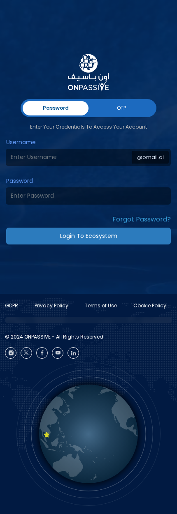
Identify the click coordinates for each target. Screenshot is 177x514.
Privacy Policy (51, 305)
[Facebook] (42, 353)
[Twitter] (26, 353)
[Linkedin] (73, 353)
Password (19, 181)
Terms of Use (101, 305)
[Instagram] (10, 353)
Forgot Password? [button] (141, 219)
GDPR (11, 305)
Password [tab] (56, 107)
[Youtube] (57, 353)
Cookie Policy (149, 305)
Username (21, 142)
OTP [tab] (121, 107)
